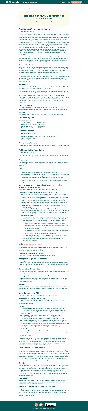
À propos (63, 2)
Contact (68, 2)
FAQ (44, 408)
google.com (29, 200)
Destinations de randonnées (30, 2)
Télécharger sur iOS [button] (77, 2)
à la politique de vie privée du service (33, 244)
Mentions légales (28, 8)
